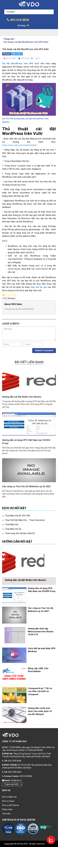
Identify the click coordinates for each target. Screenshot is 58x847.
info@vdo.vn (16, 780)
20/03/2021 (11, 58)
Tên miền (6, 814)
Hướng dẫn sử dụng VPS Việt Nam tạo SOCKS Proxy (26, 442)
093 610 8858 (19, 20)
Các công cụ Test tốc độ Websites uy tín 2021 (26, 486)
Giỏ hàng (21, 25)
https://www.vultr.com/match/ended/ (19, 145)
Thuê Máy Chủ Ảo (13, 529)
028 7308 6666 (14, 772)
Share (7, 54)
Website (30, 309)
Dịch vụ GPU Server (10, 805)
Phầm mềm (7, 809)
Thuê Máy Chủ (11, 524)
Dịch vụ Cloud (8, 801)
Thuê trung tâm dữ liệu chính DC (20, 533)
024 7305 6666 (14, 761)
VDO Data (25, 58)
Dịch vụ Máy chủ (9, 797)
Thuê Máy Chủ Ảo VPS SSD (17, 515)
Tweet (18, 54)
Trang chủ (8, 39)
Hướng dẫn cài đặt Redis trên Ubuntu (21, 396)
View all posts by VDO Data (15, 309)
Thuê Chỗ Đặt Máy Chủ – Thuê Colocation (25, 520)
